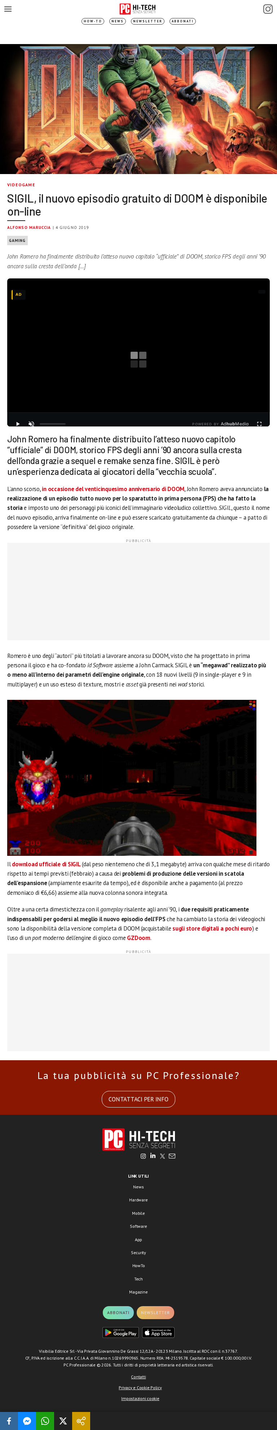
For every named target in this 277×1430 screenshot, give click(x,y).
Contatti (138, 1376)
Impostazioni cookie (140, 1398)
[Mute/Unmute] (31, 424)
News (117, 21)
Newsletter (147, 21)
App (138, 1239)
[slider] (53, 424)
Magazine (138, 1292)
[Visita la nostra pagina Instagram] (143, 1157)
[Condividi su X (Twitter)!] (63, 1421)
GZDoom (138, 938)
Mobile (138, 1213)
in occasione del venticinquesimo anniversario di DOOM (113, 489)
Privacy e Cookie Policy (140, 1387)
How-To (93, 21)
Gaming (17, 240)
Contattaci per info (138, 1099)
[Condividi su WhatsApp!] (45, 1421)
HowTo (138, 1265)
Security (138, 1252)
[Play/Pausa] (18, 424)
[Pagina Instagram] (268, 9)
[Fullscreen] (259, 424)
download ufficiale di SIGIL (46, 864)
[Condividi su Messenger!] (27, 1421)
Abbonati (183, 21)
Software (138, 1226)
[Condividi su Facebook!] (9, 1421)
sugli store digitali (195, 928)
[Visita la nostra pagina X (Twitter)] (162, 1157)
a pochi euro (236, 928)
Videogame (21, 184)
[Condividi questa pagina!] (81, 1421)
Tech (138, 1279)
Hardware (138, 1199)
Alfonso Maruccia (29, 227)
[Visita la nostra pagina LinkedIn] (153, 1157)
